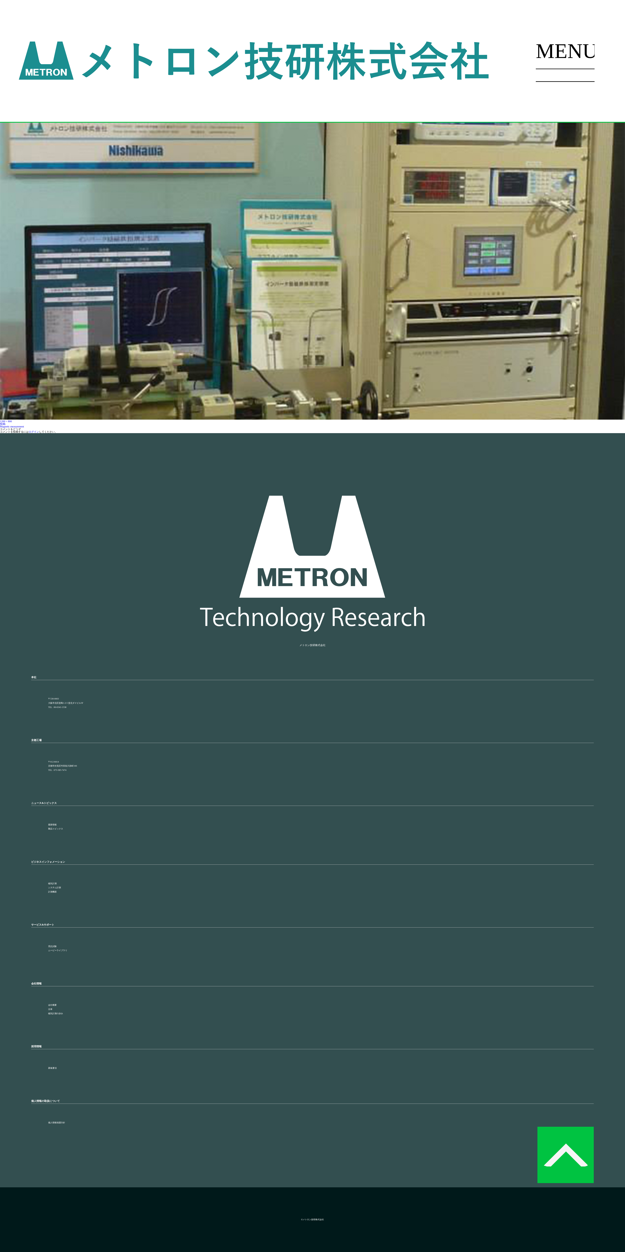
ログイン (34, 431)
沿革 (50, 1009)
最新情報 (52, 825)
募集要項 (52, 1068)
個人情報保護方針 (56, 1123)
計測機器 (52, 892)
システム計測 (54, 887)
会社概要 (52, 1005)
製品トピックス (55, 829)
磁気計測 (52, 883)
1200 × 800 (6, 421)
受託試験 (52, 946)
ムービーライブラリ (57, 950)
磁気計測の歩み (55, 1013)
